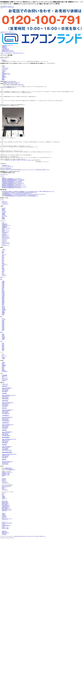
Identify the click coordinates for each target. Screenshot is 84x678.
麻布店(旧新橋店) (4, 371)
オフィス (3, 270)
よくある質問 (5, 48)
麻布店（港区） (4, 510)
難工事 (3, 217)
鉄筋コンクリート (5, 378)
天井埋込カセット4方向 (5, 473)
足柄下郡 (3, 337)
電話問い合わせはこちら (7, 50)
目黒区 (3, 293)
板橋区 (3, 300)
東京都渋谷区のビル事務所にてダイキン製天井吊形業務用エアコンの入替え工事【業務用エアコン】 (21, 192)
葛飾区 (3, 298)
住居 (3, 252)
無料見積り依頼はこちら (8, 51)
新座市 (3, 322)
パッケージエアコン (5, 68)
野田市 (3, 346)
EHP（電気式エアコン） (6, 245)
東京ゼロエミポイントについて (7, 518)
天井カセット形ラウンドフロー (15, 82)
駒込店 (3, 367)
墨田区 (3, 290)
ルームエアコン (4, 203)
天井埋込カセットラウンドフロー (7, 472)
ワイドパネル (4, 233)
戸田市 (3, 320)
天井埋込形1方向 (4, 226)
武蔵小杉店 (4, 370)
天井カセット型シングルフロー (7, 485)
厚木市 (3, 339)
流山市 (3, 347)
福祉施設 (3, 263)
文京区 (3, 286)
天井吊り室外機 (4, 375)
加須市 (3, 326)
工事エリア (4, 513)
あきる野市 (4, 310)
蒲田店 (3, 364)
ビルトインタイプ (5, 482)
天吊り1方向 (4, 478)
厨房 (3, 266)
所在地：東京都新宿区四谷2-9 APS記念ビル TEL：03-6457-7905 (13, 179)
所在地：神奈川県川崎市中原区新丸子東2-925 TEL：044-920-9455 (14, 186)
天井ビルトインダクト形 (6, 238)
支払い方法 (4, 522)
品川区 (3, 288)
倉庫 (3, 267)
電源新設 (3, 214)
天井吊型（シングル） (5, 234)
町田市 (3, 311)
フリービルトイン (5, 490)
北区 (3, 305)
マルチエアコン (4, 69)
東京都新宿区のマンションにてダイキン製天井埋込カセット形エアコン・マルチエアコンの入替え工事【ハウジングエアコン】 (25, 194)
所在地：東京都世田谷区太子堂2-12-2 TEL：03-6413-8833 (13, 183)
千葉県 (1, 341)
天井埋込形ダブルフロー (6, 73)
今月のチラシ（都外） (5, 528)
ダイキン (13, 83)
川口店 (3, 363)
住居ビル (3, 257)
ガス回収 (3, 212)
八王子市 (3, 307)
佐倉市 (3, 350)
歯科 (3, 258)
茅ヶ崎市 (3, 336)
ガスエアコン (4, 241)
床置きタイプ (4, 480)
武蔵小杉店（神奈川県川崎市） (7, 509)
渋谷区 (3, 287)
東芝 (3, 356)
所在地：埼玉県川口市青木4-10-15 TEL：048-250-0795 (11, 182)
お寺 (3, 259)
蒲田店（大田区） (5, 504)
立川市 (3, 304)
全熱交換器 (4, 380)
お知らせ (3, 526)
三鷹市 (3, 314)
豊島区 (3, 297)
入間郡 (3, 328)
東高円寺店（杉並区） (5, 503)
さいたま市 (4, 319)
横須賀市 (3, 338)
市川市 (3, 345)
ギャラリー (4, 273)
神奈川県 (1, 332)
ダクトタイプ (4, 481)
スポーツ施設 (4, 275)
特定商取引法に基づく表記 (6, 525)
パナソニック (4, 492)
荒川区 (3, 299)
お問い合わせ (5, 49)
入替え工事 (4, 71)
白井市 (3, 348)
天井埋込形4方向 (4, 224)
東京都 (3, 75)
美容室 (3, 265)
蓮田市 (3, 329)
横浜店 (3, 369)
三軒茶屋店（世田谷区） (6, 506)
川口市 (3, 318)
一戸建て (3, 70)
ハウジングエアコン (5, 204)
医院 (3, 262)
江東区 (3, 296)
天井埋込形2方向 (4, 232)
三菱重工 (3, 358)
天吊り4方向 (4, 479)
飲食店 (3, 255)
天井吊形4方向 (4, 235)
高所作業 (3, 213)
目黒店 (3, 368)
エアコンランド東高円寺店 (6, 87)
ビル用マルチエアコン (5, 237)
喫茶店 (3, 268)
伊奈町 (3, 330)
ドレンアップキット (5, 379)
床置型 (3, 488)
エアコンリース (4, 517)
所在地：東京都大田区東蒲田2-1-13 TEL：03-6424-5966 (12, 181)
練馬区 (3, 78)
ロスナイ (3, 244)
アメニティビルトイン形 (6, 243)
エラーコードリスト (5, 519)
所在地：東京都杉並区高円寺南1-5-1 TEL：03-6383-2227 (13, 180)
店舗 (3, 256)
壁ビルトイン (4, 487)
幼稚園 (3, 269)
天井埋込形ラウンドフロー (6, 74)
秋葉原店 (3, 362)
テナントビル (4, 254)
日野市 (3, 301)
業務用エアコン (6, 82)
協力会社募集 (4, 533)
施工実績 (4, 47)
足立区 (3, 294)
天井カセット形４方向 (5, 231)
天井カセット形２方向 (5, 242)
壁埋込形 (3, 230)
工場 (3, 253)
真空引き (3, 210)
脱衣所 (3, 274)
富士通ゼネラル (4, 498)
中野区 (3, 285)
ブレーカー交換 (4, 216)
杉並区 (3, 283)
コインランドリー (5, 264)
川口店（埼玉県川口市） (6, 505)
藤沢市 (3, 335)
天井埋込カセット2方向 (5, 474)
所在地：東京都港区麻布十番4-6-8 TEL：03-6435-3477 (11, 187)
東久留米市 (4, 309)
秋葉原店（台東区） (5, 501)
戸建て (9, 81)
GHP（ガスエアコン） (5, 236)
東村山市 (3, 308)
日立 (3, 493)
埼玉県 (1, 316)
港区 (3, 289)
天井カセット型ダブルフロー (6, 486)
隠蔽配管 (3, 79)
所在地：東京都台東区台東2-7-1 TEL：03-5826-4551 (11, 178)
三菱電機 (3, 357)
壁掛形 (3, 72)
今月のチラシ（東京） (5, 527)
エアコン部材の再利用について (10, 469)
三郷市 (3, 327)
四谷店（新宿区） (5, 502)
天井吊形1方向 (4, 227)
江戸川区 (3, 295)
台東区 (3, 284)
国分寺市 (3, 306)
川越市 (3, 325)
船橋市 (3, 349)
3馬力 (16, 83)
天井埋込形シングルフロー (6, 225)
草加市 (3, 321)
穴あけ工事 (4, 215)
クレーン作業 (4, 211)
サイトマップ (4, 534)
